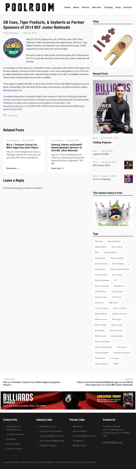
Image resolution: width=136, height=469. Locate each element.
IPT (115, 280)
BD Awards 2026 (101, 165)
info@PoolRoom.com (113, 442)
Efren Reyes (100, 269)
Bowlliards (78, 426)
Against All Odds (101, 154)
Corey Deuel (100, 258)
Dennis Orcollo (101, 263)
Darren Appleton (117, 258)
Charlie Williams (110, 252)
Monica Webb (101, 325)
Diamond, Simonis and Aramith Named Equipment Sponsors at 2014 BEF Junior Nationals (66, 147)
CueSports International (51, 431)
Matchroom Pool (47, 426)
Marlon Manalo (101, 314)
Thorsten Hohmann (121, 352)
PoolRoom (12, 115)
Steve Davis (122, 347)
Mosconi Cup (116, 325)
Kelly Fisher (113, 302)
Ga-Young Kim (101, 275)
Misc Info (96, 7)
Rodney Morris (117, 336)
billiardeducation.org (12, 90)
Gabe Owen (117, 275)
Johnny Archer (101, 297)
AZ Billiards (78, 440)
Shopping (10, 439)
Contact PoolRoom (15, 434)
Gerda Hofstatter (102, 280)
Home (67, 7)
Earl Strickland (118, 263)
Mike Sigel (116, 319)
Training (108, 7)
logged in (19, 188)
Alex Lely (99, 241)
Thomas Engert (101, 352)
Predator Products (48, 445)
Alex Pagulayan (114, 241)
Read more (12, 168)
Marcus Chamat (120, 308)
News (76, 7)
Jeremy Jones (117, 291)
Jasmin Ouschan (102, 286)
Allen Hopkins (101, 247)
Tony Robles (100, 358)
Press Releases (10, 33)
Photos (85, 7)
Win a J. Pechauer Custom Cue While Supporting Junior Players (22, 146)
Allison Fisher (117, 247)
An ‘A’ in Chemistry (102, 179)
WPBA (116, 364)
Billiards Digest (80, 445)
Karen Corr (99, 302)
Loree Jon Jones (101, 308)
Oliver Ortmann (116, 330)
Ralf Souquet (100, 336)
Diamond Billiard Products (52, 436)
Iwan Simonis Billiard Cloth (52, 440)
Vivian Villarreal (101, 364)
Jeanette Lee (119, 286)
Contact (127, 7)
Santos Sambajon (102, 341)
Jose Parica (117, 297)
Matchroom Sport (119, 314)
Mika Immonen (101, 319)
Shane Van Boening (103, 347)
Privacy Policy (13, 444)
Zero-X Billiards (80, 431)
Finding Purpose (102, 142)
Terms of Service (14, 448)
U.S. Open (114, 358)
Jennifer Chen (101, 291)
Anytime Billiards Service (84, 436)
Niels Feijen (100, 330)
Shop (118, 7)
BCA (97, 252)
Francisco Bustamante (119, 269)
